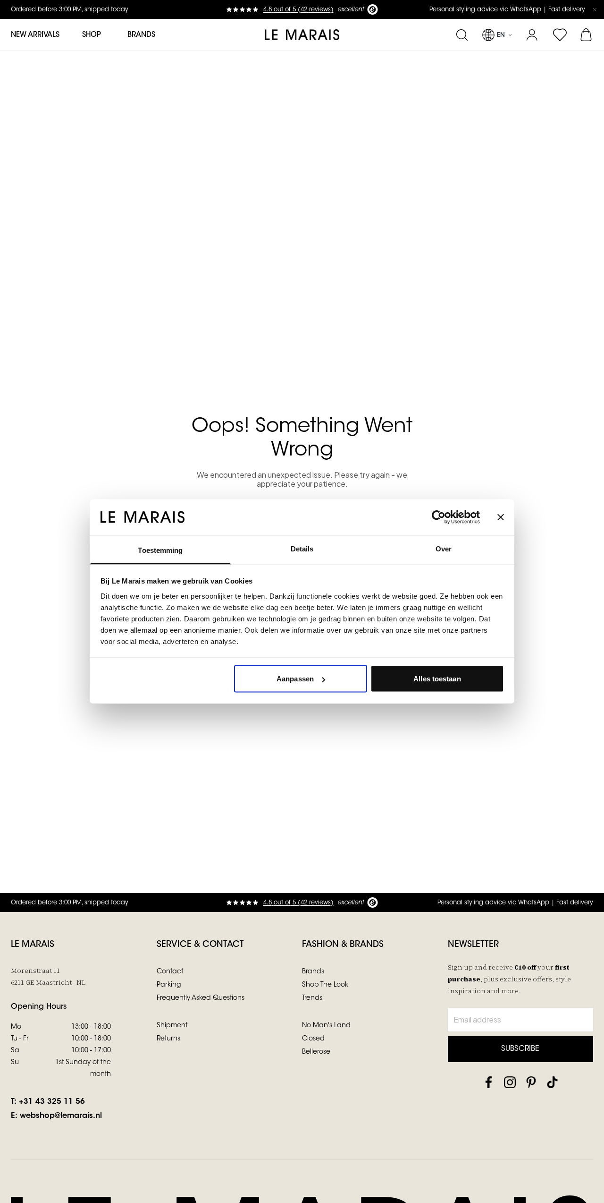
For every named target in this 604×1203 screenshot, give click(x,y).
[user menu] (532, 35)
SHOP (91, 35)
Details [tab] (302, 548)
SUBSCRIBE (520, 1049)
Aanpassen (295, 679)
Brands (141, 35)
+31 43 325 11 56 (52, 1102)
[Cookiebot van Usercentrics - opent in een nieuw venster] (438, 517)
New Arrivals (35, 35)
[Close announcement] (594, 9)
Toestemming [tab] (160, 550)
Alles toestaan (437, 679)
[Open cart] (587, 35)
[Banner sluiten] (500, 517)
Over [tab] (444, 548)
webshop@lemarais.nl (61, 1116)
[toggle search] (462, 35)
